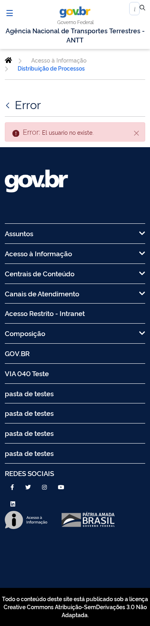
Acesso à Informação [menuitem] (38, 253)
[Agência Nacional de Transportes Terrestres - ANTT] (8, 60)
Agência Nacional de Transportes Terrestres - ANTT (75, 35)
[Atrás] (8, 104)
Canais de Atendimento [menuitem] (42, 293)
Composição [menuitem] (25, 333)
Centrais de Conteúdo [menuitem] (39, 273)
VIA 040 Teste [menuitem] (27, 373)
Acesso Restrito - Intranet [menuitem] (45, 313)
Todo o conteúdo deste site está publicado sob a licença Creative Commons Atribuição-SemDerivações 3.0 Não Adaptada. (75, 607)
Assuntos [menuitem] (19, 233)
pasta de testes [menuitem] (29, 393)
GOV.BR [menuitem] (17, 353)
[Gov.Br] (75, 12)
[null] (142, 9)
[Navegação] (9, 13)
